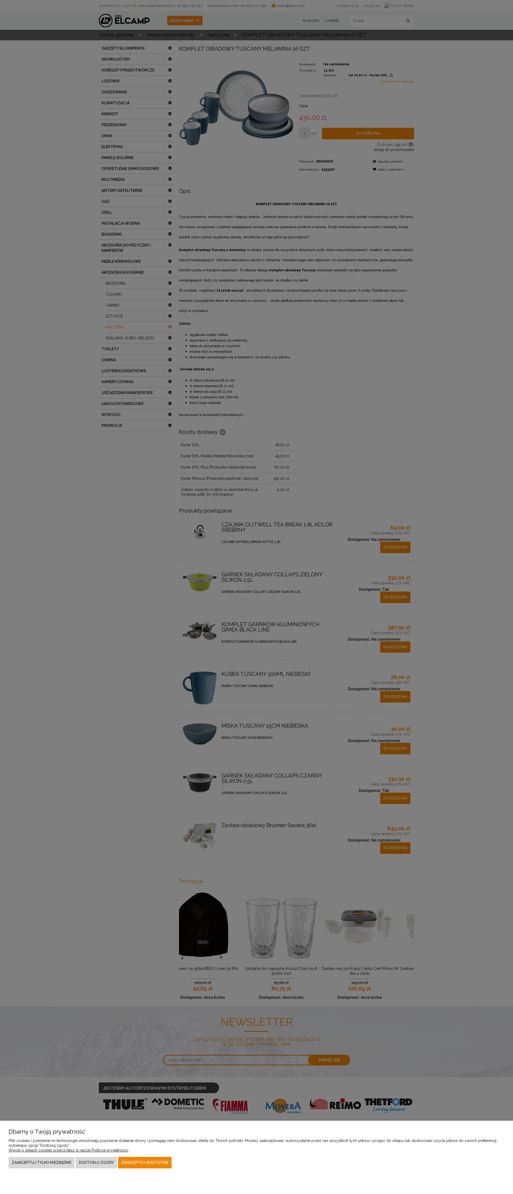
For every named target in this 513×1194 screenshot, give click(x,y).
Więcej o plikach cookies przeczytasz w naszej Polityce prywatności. (69, 1150)
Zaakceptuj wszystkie (144, 1162)
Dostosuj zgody (96, 1162)
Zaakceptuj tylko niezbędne (41, 1162)
